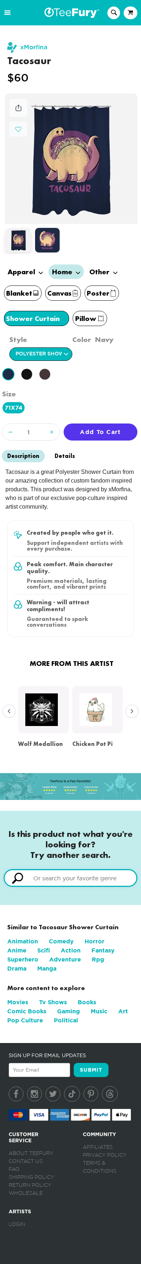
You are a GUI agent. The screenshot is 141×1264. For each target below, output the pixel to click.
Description (23, 456)
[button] (18, 128)
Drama (16, 968)
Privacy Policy (105, 1155)
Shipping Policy (31, 1177)
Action (71, 950)
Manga (46, 968)
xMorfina (33, 47)
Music (99, 1011)
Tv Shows (53, 1002)
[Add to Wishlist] (18, 129)
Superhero (22, 959)
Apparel (22, 271)
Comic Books (26, 1011)
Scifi (43, 950)
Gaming (68, 1011)
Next (130, 711)
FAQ (14, 1169)
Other (100, 271)
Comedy (61, 941)
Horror (94, 941)
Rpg (98, 959)
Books (87, 1002)
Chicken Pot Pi (92, 744)
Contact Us (26, 1161)
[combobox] (70, 878)
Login (17, 1224)
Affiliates (98, 1147)
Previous (7, 711)
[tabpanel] (71, 158)
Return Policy (30, 1185)
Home (63, 271)
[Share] (18, 115)
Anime (16, 950)
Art (123, 1011)
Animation (22, 941)
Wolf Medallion (40, 744)
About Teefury (31, 1153)
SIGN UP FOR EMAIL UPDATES (47, 1055)
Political (66, 1020)
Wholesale (26, 1193)
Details (65, 456)
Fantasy (103, 950)
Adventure (65, 959)
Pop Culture (25, 1020)
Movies (17, 1002)
